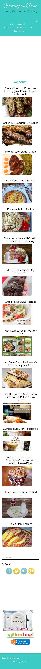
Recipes (7, 28)
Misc (32, 28)
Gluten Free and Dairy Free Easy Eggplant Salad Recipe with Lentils (20, 91)
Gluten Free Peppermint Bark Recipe (20, 494)
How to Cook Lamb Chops (20, 151)
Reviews (20, 28)
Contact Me (19, 31)
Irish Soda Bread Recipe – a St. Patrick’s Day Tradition (20, 364)
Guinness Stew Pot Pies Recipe (20, 429)
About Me (21, 24)
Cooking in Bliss (19, 662)
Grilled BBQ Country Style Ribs (20, 123)
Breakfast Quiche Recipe (20, 180)
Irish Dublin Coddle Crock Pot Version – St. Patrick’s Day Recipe (20, 397)
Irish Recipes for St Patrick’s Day (20, 332)
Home (11, 24)
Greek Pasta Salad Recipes (20, 302)
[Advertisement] (20, 58)
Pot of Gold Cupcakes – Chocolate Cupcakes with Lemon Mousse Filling (20, 460)
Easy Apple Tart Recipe (20, 209)
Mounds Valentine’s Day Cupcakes (20, 271)
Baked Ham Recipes (20, 524)
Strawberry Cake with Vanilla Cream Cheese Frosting (20, 240)
